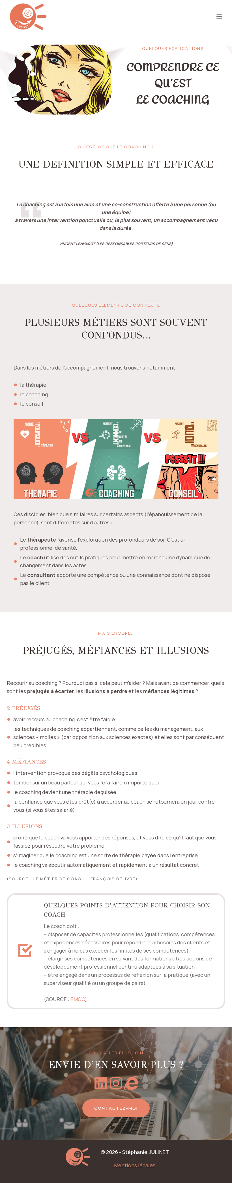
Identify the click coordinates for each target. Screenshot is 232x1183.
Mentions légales (134, 1165)
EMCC (77, 999)
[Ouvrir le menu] (219, 17)
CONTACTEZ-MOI (116, 1108)
